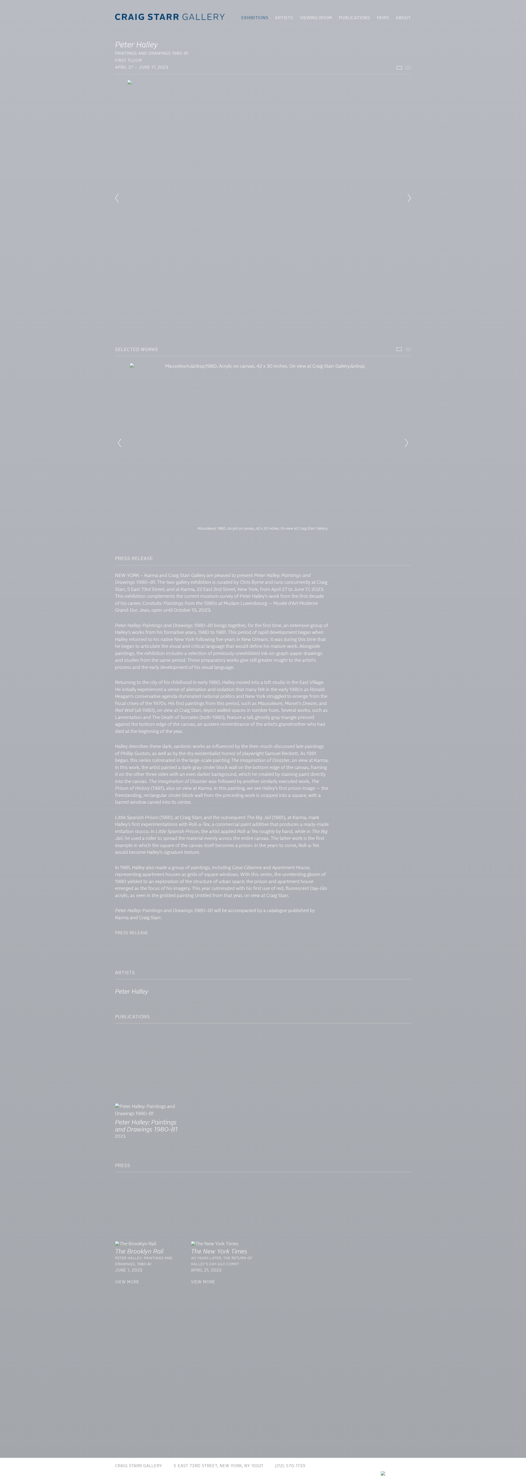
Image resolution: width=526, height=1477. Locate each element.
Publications (354, 18)
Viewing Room (316, 18)
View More (127, 1282)
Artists (284, 18)
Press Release (131, 933)
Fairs (383, 18)
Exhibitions (254, 18)
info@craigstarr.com (342, 1466)
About (403, 18)
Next (406, 443)
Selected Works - (399, 349)
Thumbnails (408, 67)
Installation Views (399, 67)
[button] (116, 198)
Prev (119, 443)
